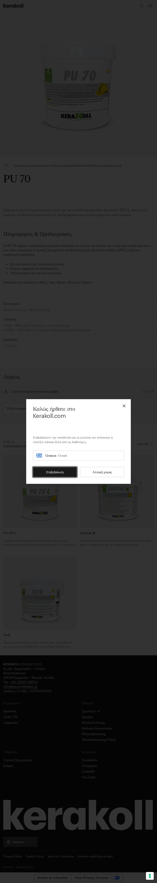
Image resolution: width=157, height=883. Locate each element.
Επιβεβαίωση (55, 472)
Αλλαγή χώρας (102, 472)
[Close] (124, 405)
